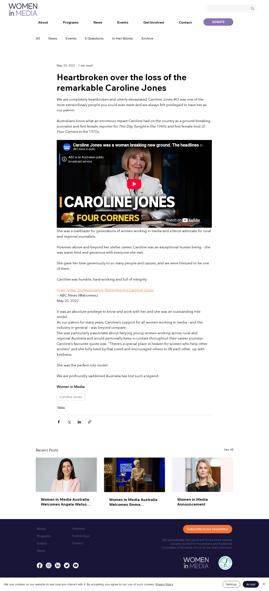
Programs (44, 536)
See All (228, 449)
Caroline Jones (70, 397)
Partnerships (81, 536)
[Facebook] (39, 565)
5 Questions (94, 38)
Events (71, 38)
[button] (43, 22)
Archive (147, 38)
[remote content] (134, 184)
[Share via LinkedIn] (79, 422)
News (52, 38)
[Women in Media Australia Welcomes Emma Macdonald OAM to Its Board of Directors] (134, 475)
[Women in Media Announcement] (202, 475)
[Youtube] (76, 565)
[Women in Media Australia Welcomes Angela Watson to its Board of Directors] (66, 475)
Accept (250, 584)
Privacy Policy (164, 584)
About (41, 529)
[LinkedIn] (58, 565)
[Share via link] (90, 422)
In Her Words (122, 38)
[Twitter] (67, 565)
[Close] (263, 584)
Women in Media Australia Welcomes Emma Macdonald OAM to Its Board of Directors (133, 502)
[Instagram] (48, 565)
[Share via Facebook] (59, 422)
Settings (231, 584)
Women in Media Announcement (192, 502)
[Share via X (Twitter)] (69, 422)
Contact (77, 543)
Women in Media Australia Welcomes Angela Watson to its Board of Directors (65, 502)
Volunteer (78, 528)
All (38, 38)
